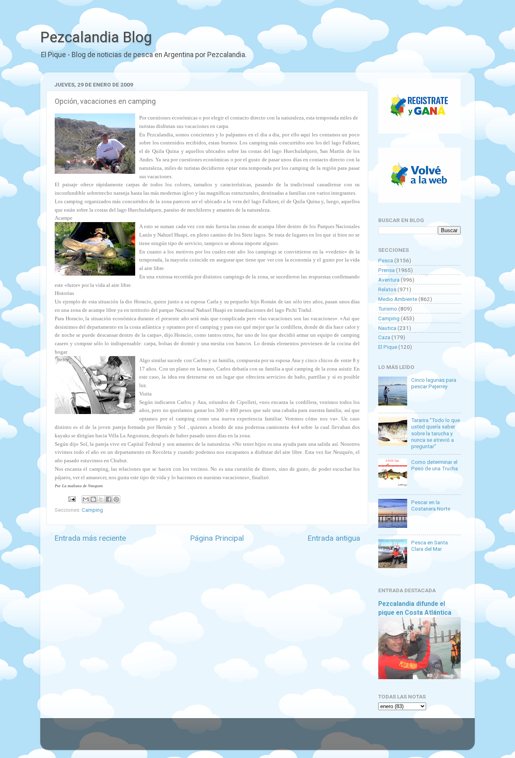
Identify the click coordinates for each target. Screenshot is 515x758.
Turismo (387, 308)
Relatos (387, 289)
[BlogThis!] (93, 499)
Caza (384, 337)
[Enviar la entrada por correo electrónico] (71, 498)
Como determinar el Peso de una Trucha (434, 465)
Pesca (385, 260)
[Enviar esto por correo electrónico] (86, 499)
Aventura (389, 279)
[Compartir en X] (101, 499)
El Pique (387, 347)
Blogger (340, 738)
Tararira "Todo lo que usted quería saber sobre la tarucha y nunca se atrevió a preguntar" (435, 433)
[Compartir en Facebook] (109, 499)
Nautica (387, 328)
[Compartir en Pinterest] (116, 499)
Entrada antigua (333, 538)
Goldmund (272, 738)
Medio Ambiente (397, 299)
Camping (92, 510)
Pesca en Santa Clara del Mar (429, 545)
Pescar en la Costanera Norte (430, 505)
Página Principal (217, 538)
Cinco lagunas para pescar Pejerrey (433, 383)
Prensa (386, 270)
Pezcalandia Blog (96, 37)
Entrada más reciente (90, 538)
